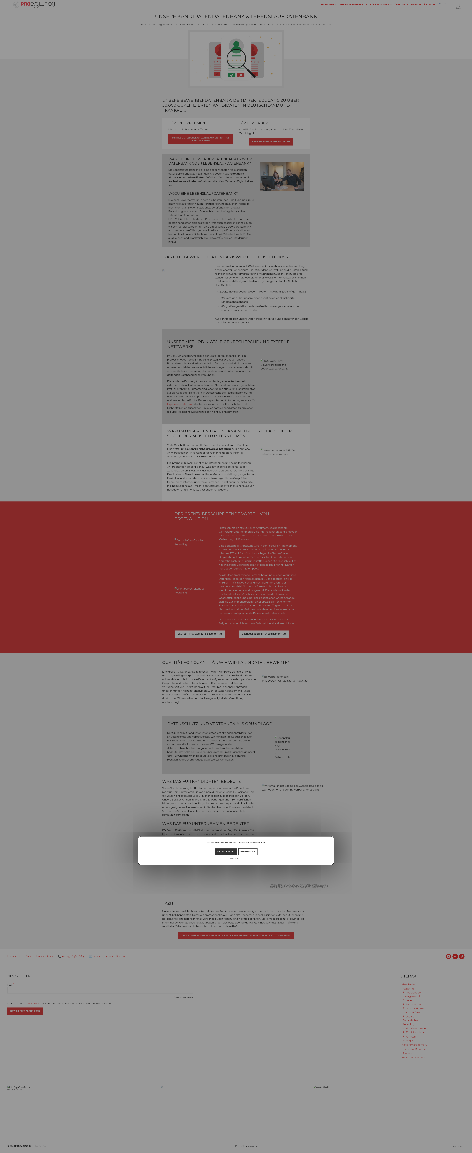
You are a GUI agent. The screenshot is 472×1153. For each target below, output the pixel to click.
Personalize (247, 852)
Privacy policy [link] (236, 858)
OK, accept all (226, 852)
